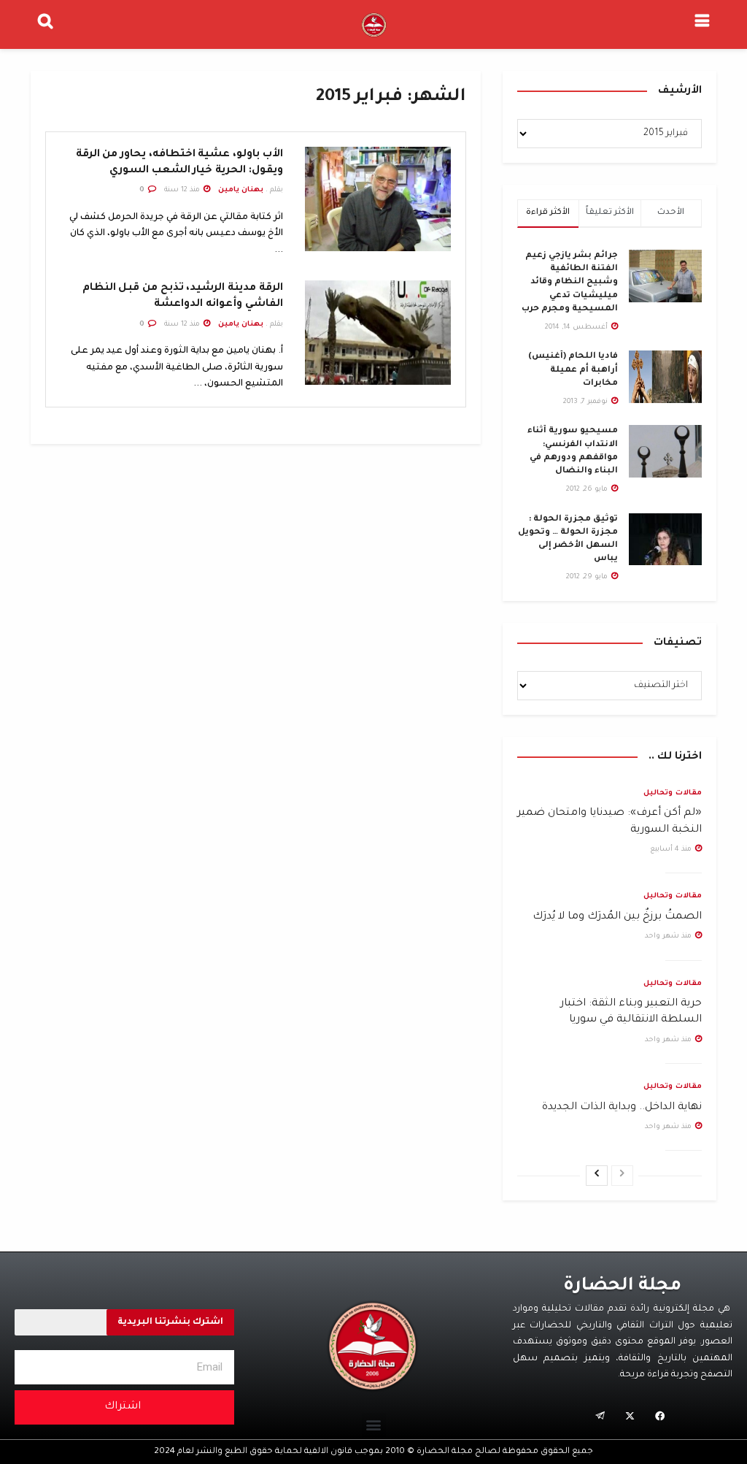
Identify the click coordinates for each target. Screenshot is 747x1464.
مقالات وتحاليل (672, 793)
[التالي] (597, 1175)
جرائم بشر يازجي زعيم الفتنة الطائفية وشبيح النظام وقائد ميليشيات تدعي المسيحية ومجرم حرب (570, 282)
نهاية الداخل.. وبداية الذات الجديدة (622, 1108)
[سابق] (622, 1175)
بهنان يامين (240, 190)
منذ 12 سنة (183, 190)
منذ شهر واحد (669, 936)
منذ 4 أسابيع (672, 850)
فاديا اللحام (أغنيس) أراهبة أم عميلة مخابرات (573, 370)
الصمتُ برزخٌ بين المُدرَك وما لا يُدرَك (617, 917)
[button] (374, 1425)
